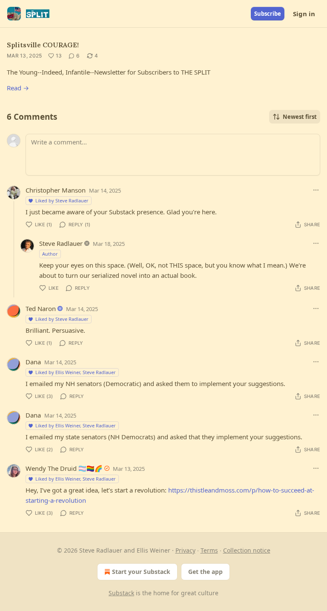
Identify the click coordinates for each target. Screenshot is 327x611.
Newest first (300, 117)
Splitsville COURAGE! (43, 44)
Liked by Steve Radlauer (62, 200)
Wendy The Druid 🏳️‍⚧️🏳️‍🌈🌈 (64, 468)
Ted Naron (41, 308)
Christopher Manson (56, 190)
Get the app (205, 572)
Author (50, 254)
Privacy (185, 550)
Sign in (304, 13)
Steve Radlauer (61, 243)
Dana (33, 361)
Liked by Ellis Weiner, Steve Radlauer (75, 372)
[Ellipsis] (316, 190)
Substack (121, 593)
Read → (18, 88)
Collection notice (246, 550)
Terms (209, 550)
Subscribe (267, 13)
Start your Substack (141, 572)
